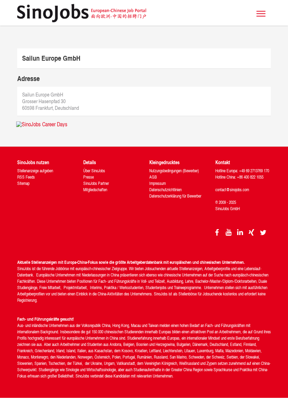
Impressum (157, 183)
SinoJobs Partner (96, 183)
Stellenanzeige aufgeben (35, 171)
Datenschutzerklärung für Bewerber (175, 196)
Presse (88, 177)
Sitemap (23, 183)
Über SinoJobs (94, 171)
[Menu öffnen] (261, 13)
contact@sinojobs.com (232, 190)
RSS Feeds (26, 177)
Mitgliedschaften (95, 190)
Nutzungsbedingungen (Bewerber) (174, 171)
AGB (153, 177)
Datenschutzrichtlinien (165, 190)
